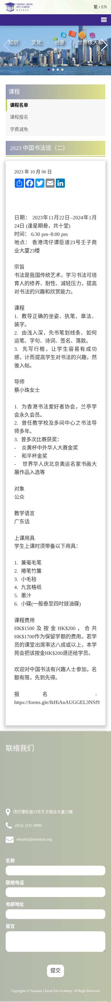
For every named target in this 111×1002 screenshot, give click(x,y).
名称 (10, 860)
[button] (104, 45)
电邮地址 (15, 904)
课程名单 (19, 105)
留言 (10, 926)
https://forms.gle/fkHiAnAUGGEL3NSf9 (57, 702)
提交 (55, 970)
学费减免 (19, 129)
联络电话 (15, 882)
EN (104, 7)
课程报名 (19, 117)
